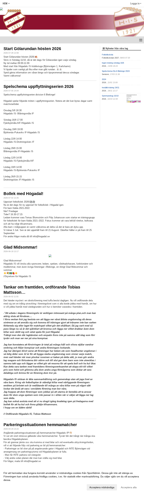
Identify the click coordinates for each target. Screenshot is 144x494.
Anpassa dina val (13, 486)
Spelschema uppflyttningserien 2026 (39, 86)
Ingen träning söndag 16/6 (113, 63)
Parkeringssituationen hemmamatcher (40, 424)
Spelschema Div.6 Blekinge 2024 (116, 71)
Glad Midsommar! (20, 247)
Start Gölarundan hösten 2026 (32, 48)
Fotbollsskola (107, 55)
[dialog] (72, 480)
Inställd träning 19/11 (110, 87)
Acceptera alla (129, 487)
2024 (104, 79)
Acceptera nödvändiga (101, 487)
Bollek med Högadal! (23, 193)
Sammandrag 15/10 (110, 96)
